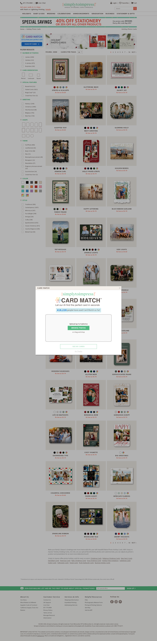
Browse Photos (78, 328)
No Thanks (78, 351)
